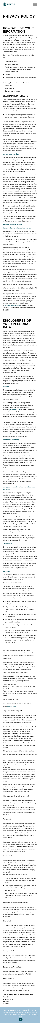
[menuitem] (34, 4)
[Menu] (34, 4)
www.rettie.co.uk (22, 175)
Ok (21, 1020)
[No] (37, 1015)
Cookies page (11, 706)
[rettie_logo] (16, 4)
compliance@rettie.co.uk (12, 305)
